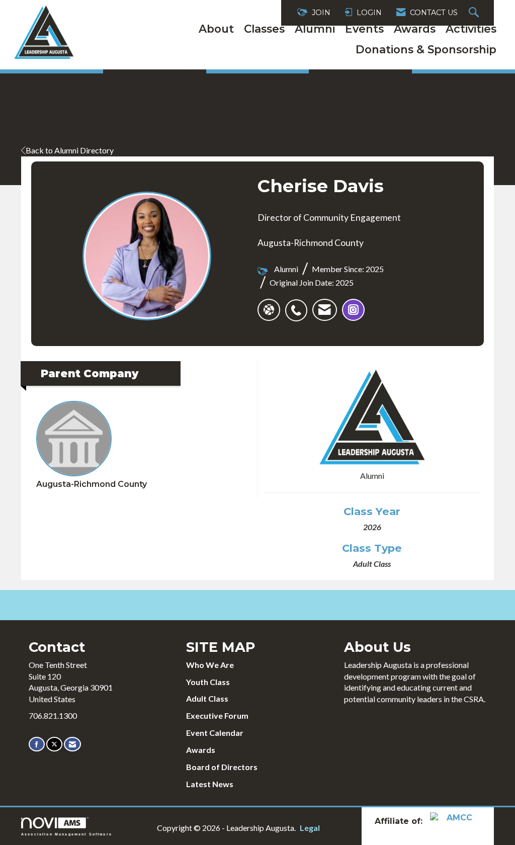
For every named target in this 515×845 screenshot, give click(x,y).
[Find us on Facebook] (37, 744)
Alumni (315, 28)
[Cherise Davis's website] (269, 310)
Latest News (209, 784)
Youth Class (208, 682)
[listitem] (298, 305)
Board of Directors (222, 767)
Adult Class (207, 698)
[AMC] (455, 820)
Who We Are (210, 664)
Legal (310, 827)
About (216, 28)
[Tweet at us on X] (54, 744)
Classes (264, 28)
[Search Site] (475, 13)
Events (364, 28)
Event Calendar (214, 732)
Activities (471, 28)
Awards (415, 28)
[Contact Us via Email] (72, 744)
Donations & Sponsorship (426, 49)
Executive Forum (217, 715)
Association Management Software (66, 834)
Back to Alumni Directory (70, 150)
